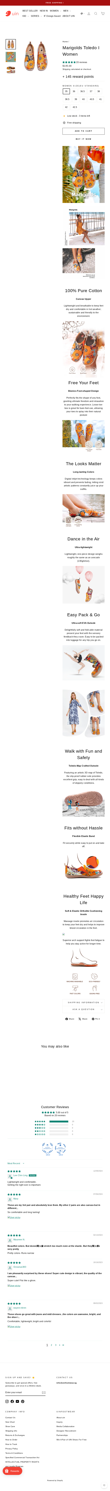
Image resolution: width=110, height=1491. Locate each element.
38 (98, 91)
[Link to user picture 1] (14, 1222)
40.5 (92, 99)
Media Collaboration (65, 1426)
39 (76, 99)
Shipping (66, 69)
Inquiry (59, 1422)
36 (74, 91)
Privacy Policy (11, 1449)
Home (65, 42)
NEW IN (44, 11)
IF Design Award (52, 16)
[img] (14, 1171)
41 (100, 99)
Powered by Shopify (55, 1480)
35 (66, 91)
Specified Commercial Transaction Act (22, 1458)
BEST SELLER (30, 11)
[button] (82, 13)
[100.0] (47, 1148)
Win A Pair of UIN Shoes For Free (71, 1440)
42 (66, 107)
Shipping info (11, 1431)
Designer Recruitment (66, 1431)
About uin (60, 1418)
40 (83, 99)
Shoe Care (10, 1426)
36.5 (82, 91)
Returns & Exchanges (15, 1435)
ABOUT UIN (69, 16)
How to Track (11, 1444)
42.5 (75, 107)
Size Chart (10, 1422)
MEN (66, 11)
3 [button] (55, 1345)
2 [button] (51, 1345)
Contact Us (10, 1418)
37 (91, 91)
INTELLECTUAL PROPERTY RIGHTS (22, 1462)
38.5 (67, 99)
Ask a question (84, 1009)
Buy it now (83, 139)
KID (25, 16)
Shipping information (83, 1003)
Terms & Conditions (14, 1453)
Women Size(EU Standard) (81, 86)
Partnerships (62, 1435)
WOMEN (54, 11)
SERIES (35, 16)
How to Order (11, 1440)
